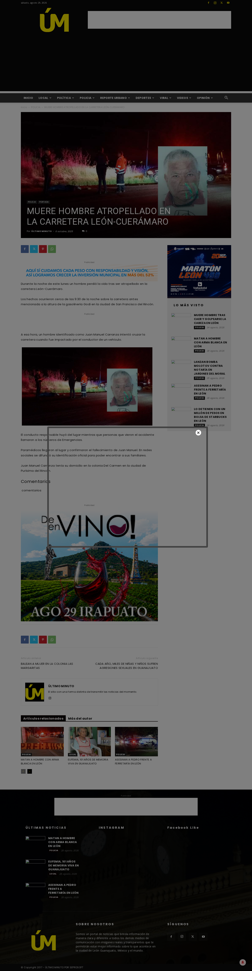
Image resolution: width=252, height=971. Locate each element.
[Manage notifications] (243, 962)
